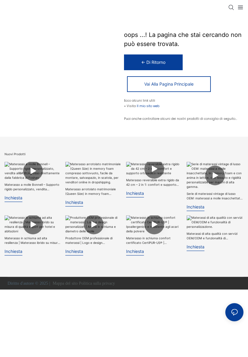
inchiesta (13, 197)
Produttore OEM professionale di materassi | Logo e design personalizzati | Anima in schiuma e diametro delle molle (90, 240)
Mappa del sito (65, 283)
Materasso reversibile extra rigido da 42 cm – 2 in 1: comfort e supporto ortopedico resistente (152, 182)
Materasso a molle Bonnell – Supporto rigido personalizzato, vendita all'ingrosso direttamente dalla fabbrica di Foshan (33, 187)
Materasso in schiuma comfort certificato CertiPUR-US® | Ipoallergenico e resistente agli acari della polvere (152, 240)
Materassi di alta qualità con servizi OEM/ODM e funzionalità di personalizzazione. (212, 236)
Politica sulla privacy (97, 283)
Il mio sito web (148, 106)
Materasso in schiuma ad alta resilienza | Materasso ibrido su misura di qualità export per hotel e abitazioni (32, 240)
